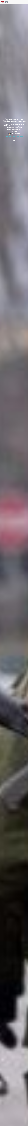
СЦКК (18, 136)
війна (10, 136)
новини (14, 136)
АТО (6, 136)
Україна (22, 136)
